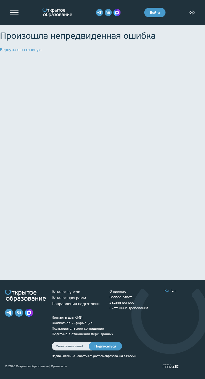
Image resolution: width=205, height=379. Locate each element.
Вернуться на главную (21, 49)
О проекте (118, 291)
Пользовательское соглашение (78, 328)
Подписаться (105, 346)
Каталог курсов (66, 291)
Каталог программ (69, 297)
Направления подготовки (76, 303)
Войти (155, 13)
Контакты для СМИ (67, 317)
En (174, 290)
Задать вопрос (122, 302)
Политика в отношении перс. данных (82, 334)
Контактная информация (72, 323)
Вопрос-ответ (121, 297)
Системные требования (129, 308)
